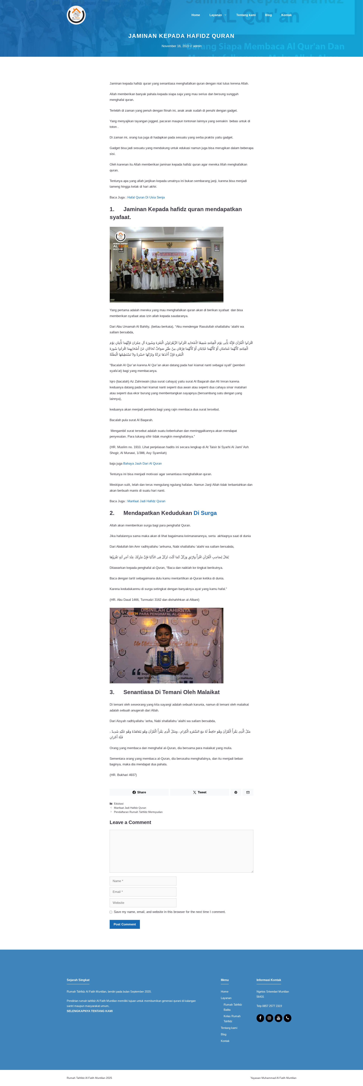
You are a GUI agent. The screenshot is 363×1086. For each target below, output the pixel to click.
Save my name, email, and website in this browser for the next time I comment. (170, 912)
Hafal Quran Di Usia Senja (146, 197)
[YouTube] (278, 1018)
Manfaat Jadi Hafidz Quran (146, 501)
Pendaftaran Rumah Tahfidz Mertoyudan (138, 811)
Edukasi (118, 803)
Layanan (215, 15)
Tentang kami (246, 15)
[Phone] (287, 1018)
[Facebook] (260, 1018)
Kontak (286, 15)
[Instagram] (269, 1018)
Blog (268, 15)
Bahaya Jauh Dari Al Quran (142, 463)
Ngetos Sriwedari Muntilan (273, 991)
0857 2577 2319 (272, 1005)
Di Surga (205, 513)
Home (196, 15)
